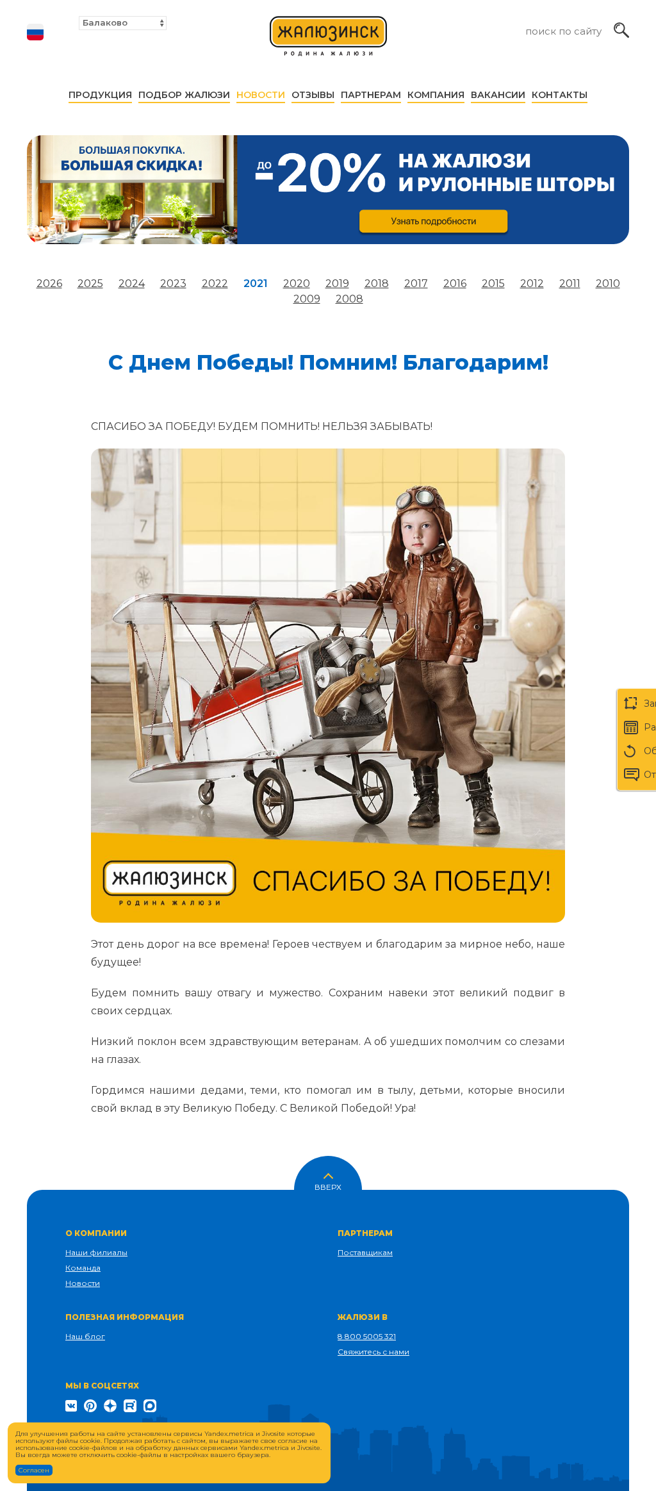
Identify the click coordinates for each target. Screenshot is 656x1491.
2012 (532, 283)
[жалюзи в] (329, 42)
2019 (337, 283)
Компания (435, 95)
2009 (306, 299)
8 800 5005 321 (367, 1336)
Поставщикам (365, 1252)
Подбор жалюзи (184, 95)
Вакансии (498, 95)
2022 (215, 283)
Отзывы (312, 95)
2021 (255, 283)
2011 (569, 283)
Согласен (34, 1470)
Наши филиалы (96, 1252)
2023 (173, 283)
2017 (416, 283)
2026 (49, 283)
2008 (349, 299)
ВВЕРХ (328, 1186)
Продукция (100, 95)
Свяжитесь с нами (373, 1351)
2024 (132, 283)
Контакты (559, 95)
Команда (83, 1268)
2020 (296, 283)
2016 (454, 283)
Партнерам (371, 95)
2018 (377, 283)
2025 (90, 283)
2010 (608, 283)
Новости (260, 95)
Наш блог (85, 1336)
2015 (493, 283)
